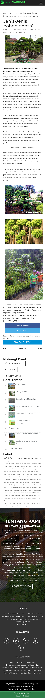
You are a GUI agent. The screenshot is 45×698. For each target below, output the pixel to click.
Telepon (11, 369)
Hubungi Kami (16, 448)
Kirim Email (14, 376)
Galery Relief (20, 384)
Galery (8, 457)
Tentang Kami (14, 428)
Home (6, 13)
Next (5, 348)
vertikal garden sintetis (28, 506)
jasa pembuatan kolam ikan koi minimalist (20, 474)
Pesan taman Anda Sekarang (22, 148)
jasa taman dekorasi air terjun (28, 406)
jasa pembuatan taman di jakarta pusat (17, 482)
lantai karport (25, 493)
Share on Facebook (23, 325)
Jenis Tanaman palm (34, 463)
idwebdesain (31, 689)
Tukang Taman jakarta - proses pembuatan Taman (20, 466)
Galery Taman (21, 392)
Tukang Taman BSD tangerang (24, 422)
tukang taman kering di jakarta (20, 501)
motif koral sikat (35, 493)
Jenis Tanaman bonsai (19, 13)
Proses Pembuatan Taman (27, 434)
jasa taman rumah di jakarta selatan (25, 487)
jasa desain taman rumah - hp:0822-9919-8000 (25, 471)
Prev (40, 348)
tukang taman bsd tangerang (13, 498)
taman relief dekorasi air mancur (15, 495)
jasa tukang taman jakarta (24, 490)
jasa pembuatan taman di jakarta (30, 479)
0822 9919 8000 (15, 363)
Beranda (22, 348)
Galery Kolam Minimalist (25, 399)
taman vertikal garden (33, 495)
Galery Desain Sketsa (24, 413)
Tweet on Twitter (22, 331)
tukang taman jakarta (24, 458)
